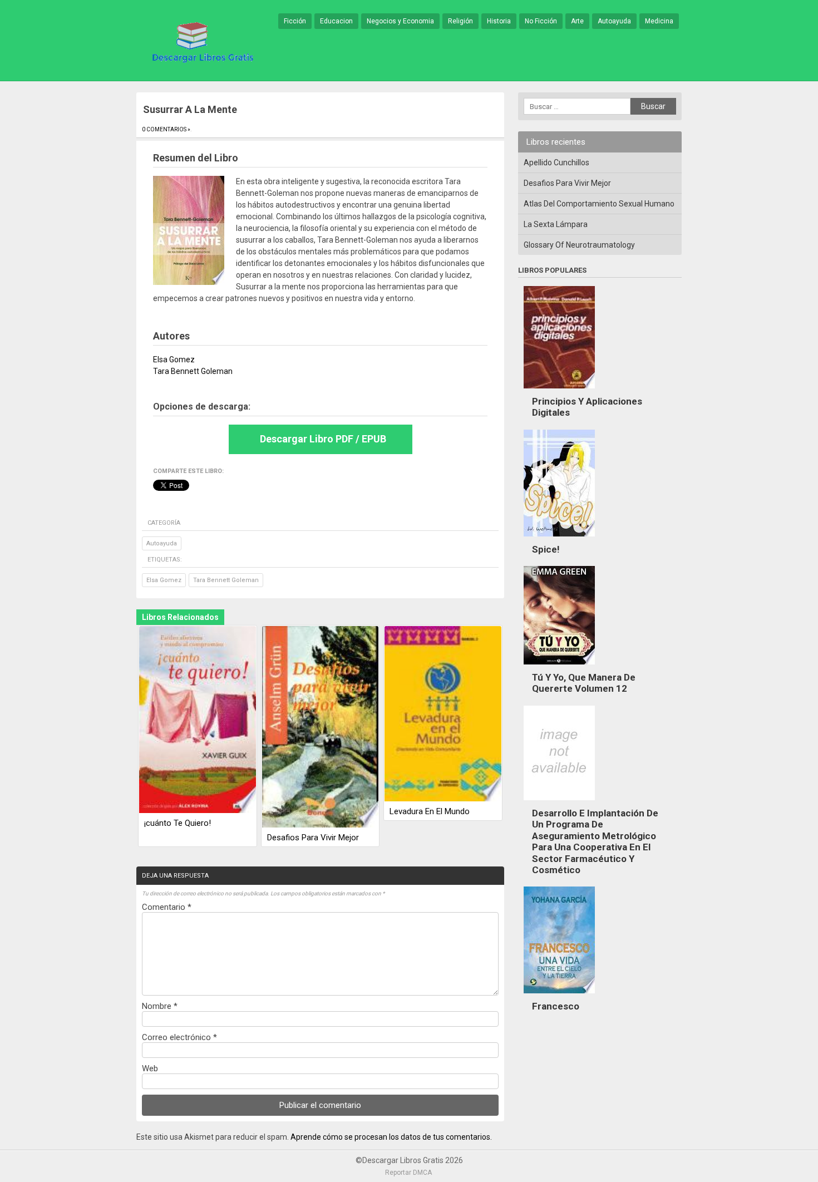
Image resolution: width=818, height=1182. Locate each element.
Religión (460, 21)
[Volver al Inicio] (200, 41)
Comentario (166, 907)
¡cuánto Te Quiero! (177, 823)
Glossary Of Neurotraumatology (579, 244)
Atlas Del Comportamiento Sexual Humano (599, 203)
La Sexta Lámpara (556, 224)
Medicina (659, 21)
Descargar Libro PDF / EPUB (323, 439)
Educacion (336, 21)
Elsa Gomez (163, 580)
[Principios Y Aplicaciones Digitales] (559, 391)
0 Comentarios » (166, 129)
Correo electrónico (179, 1037)
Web (150, 1068)
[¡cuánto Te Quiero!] (198, 720)
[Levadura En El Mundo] (443, 715)
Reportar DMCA (408, 1172)
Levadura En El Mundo (430, 811)
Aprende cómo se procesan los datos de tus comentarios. (391, 1136)
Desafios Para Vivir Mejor (313, 838)
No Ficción (541, 21)
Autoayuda (614, 21)
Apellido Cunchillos (556, 162)
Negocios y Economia (400, 21)
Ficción (295, 21)
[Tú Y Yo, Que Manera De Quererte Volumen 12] (559, 667)
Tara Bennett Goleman (226, 580)
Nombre (160, 1006)
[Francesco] (559, 996)
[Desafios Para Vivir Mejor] (321, 728)
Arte (577, 21)
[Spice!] (559, 539)
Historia (499, 21)
